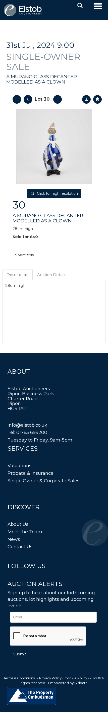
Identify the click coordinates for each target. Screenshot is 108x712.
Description (18, 274)
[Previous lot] (28, 99)
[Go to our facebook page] (12, 575)
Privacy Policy (50, 678)
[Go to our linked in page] (23, 575)
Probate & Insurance (30, 473)
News (14, 539)
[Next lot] (57, 99)
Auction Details (51, 274)
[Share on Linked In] (52, 255)
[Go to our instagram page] (63, 255)
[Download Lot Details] (86, 99)
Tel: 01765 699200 (27, 432)
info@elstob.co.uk (27, 425)
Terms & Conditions (19, 678)
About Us (18, 524)
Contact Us (20, 546)
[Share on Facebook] (42, 255)
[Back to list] (17, 99)
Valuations (19, 465)
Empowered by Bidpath (67, 683)
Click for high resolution (57, 193)
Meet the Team (25, 532)
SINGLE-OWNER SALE (43, 61)
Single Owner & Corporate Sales (43, 481)
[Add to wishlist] (97, 99)
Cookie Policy (76, 678)
